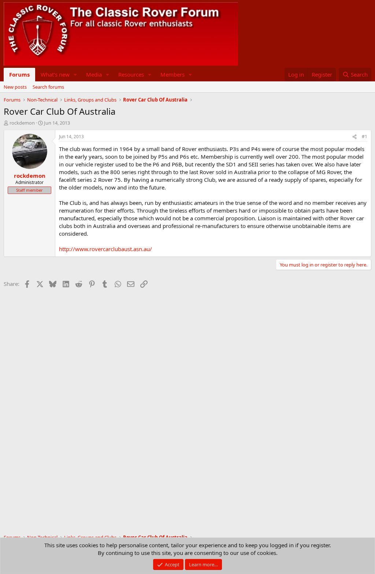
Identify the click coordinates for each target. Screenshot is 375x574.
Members (172, 74)
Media (94, 74)
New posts (15, 87)
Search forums (48, 87)
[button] (75, 74)
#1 (364, 136)
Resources (131, 74)
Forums (19, 74)
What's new (55, 74)
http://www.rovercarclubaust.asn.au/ (105, 249)
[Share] (354, 137)
